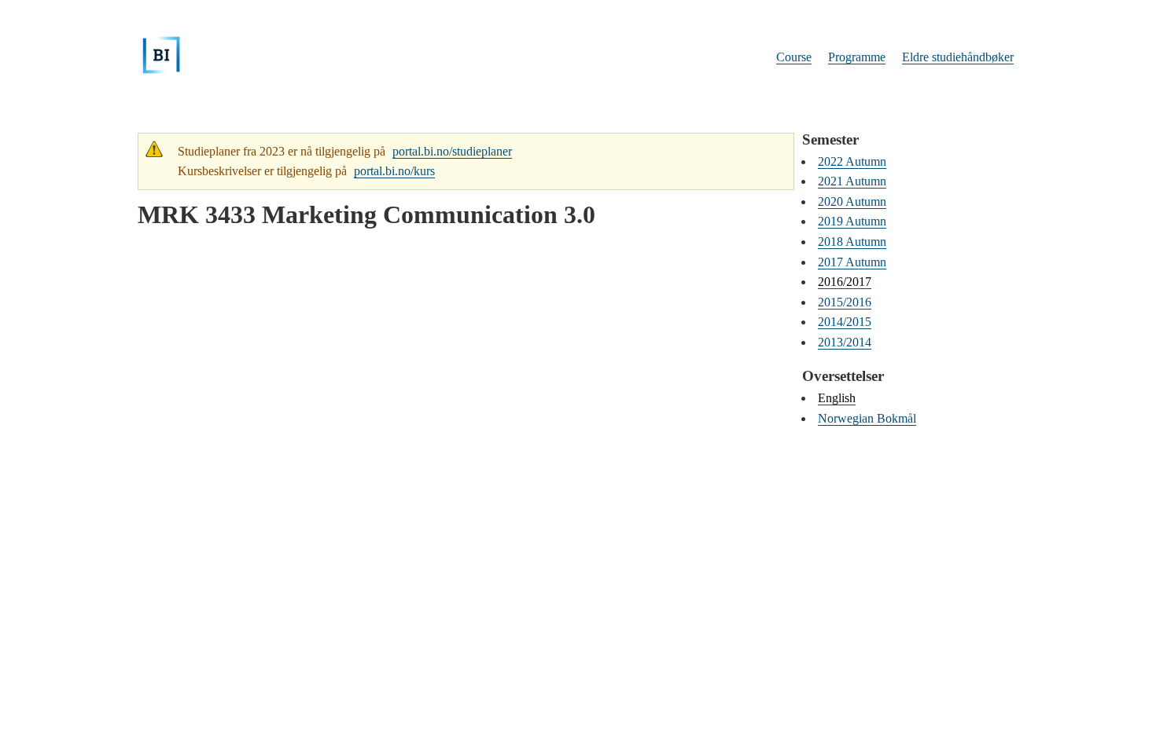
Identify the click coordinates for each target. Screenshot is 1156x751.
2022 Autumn (852, 161)
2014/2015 (844, 321)
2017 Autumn (852, 262)
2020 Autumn (852, 201)
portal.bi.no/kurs (394, 171)
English (837, 398)
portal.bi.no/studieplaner (452, 151)
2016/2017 (844, 281)
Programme (856, 57)
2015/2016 (844, 302)
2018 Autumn (852, 241)
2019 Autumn (852, 221)
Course (794, 57)
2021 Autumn (852, 181)
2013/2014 (844, 342)
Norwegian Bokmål (867, 418)
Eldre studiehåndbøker (958, 57)
